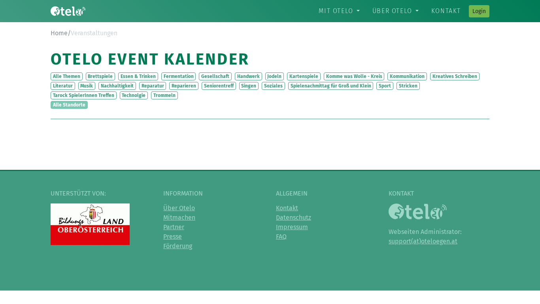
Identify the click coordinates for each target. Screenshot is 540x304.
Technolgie (133, 95)
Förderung (177, 246)
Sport (385, 86)
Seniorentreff (219, 86)
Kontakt (446, 11)
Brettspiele (100, 76)
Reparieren (184, 86)
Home (59, 33)
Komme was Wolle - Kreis (354, 76)
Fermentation (179, 76)
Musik (86, 86)
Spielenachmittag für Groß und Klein (331, 86)
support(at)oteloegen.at (423, 241)
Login (479, 11)
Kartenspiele (303, 76)
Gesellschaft (215, 76)
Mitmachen (179, 217)
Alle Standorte (69, 105)
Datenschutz (293, 217)
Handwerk (248, 76)
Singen (248, 86)
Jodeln (274, 76)
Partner (173, 227)
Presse (172, 236)
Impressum (292, 227)
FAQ (281, 236)
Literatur (63, 86)
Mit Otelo (336, 11)
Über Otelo (392, 11)
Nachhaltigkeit (117, 86)
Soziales (273, 86)
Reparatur (153, 86)
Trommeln (164, 95)
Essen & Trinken (138, 76)
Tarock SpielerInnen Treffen (83, 95)
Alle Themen (66, 76)
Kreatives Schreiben (454, 76)
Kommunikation (407, 76)
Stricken (408, 86)
